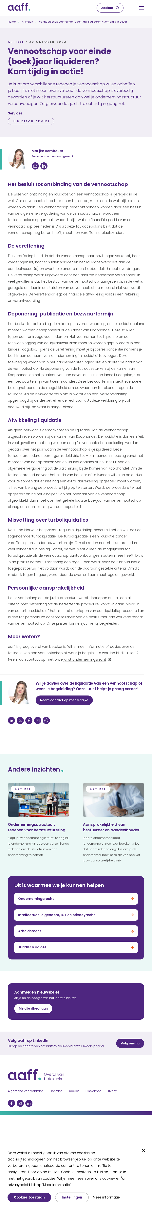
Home (12, 22)
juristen (62, 623)
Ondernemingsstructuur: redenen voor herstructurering (36, 827)
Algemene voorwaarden (26, 1091)
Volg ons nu (130, 1043)
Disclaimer (93, 1091)
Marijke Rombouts (47, 151)
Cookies (74, 1091)
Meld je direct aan (33, 1008)
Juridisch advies (31, 121)
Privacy (112, 1091)
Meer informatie (106, 1197)
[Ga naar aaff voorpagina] (19, 8)
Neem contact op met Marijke (64, 700)
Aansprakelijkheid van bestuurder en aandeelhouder (111, 827)
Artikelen (27, 22)
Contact (55, 1091)
